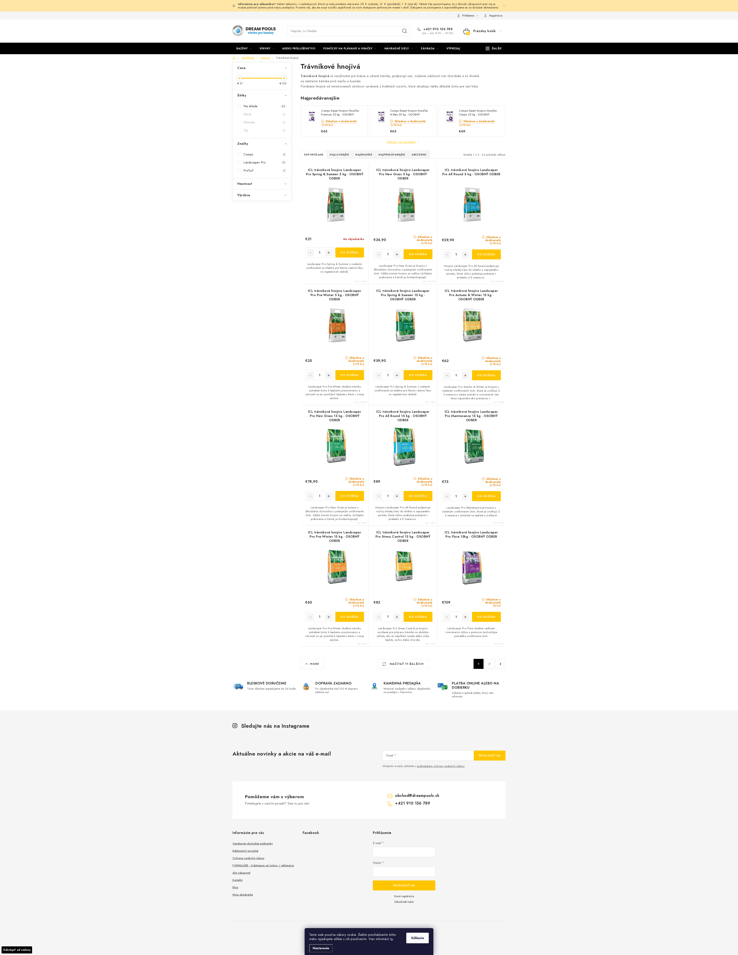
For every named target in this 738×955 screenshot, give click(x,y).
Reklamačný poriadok (245, 851)
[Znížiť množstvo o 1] (310, 252)
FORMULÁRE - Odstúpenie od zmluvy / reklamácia (263, 865)
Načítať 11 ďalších (406, 664)
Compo (264, 154)
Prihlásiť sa (490, 755)
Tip (264, 130)
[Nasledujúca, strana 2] (489, 664)
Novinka (264, 122)
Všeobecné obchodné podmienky (253, 843)
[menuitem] (244, 48)
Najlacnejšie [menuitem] (339, 154)
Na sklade (264, 106)
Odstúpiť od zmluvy (17, 950)
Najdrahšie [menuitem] (363, 154)
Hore (314, 664)
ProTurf (264, 170)
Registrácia (496, 15)
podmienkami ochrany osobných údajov (441, 766)
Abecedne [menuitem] (418, 154)
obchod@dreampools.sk (417, 795)
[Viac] (494, 48)
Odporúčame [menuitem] (313, 154)
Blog (235, 887)
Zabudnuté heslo (404, 902)
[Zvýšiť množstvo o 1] (328, 252)
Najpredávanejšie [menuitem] (392, 154)
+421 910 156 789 (437, 29)
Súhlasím (417, 938)
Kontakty (238, 880)
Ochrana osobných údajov (248, 858)
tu (391, 939)
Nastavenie (321, 948)
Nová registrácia (404, 896)
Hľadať (404, 31)
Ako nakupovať (242, 873)
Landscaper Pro (264, 162)
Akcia (264, 114)
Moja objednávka (243, 895)
